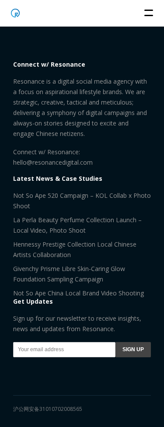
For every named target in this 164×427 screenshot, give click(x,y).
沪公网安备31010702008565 (47, 409)
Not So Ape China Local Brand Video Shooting (78, 293)
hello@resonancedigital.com (53, 162)
